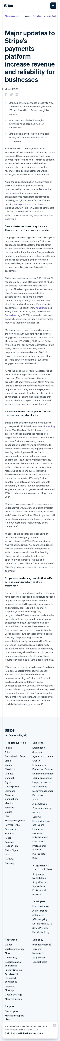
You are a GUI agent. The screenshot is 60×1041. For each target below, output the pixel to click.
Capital (8, 764)
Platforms (37, 795)
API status (37, 914)
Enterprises (38, 747)
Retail (35, 858)
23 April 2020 (12, 88)
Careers (36, 948)
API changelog (40, 919)
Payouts (9, 833)
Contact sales (39, 961)
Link (7, 816)
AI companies (39, 803)
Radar (8, 837)
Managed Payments (15, 820)
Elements (10, 790)
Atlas (7, 751)
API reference (39, 910)
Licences (10, 985)
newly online (12, 192)
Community (11, 957)
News (27, 16)
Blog (7, 953)
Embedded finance (42, 769)
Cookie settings (13, 994)
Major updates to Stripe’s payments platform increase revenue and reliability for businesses (30, 56)
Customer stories (14, 948)
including (49, 426)
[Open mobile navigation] (53, 5)
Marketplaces (39, 786)
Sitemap (9, 990)
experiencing (13, 315)
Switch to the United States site (23, 1033)
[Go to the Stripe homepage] (8, 730)
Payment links (12, 824)
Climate (9, 773)
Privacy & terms (13, 969)
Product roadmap (41, 944)
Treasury (10, 863)
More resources (13, 998)
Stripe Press (39, 957)
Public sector (39, 853)
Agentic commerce (42, 756)
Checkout (10, 769)
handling (41, 307)
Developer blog (40, 932)
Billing (8, 760)
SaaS (35, 799)
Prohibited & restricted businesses (11, 978)
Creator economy (41, 808)
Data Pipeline (12, 786)
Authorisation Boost (15, 756)
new (45, 189)
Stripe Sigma (11, 850)
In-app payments (41, 782)
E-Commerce (39, 764)
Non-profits (38, 841)
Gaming (36, 816)
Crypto (8, 782)
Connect (9, 777)
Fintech (36, 812)
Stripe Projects (40, 927)
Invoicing (9, 807)
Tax (7, 854)
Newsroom (12, 16)
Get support (11, 1011)
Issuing (8, 811)
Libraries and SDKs (42, 923)
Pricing (8, 747)
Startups (37, 751)
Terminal (9, 858)
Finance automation (43, 773)
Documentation (40, 906)
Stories (37, 16)
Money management (43, 790)
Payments (10, 829)
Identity (9, 803)
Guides (8, 944)
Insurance (37, 829)
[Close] (54, 1026)
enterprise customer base (29, 204)
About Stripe (51, 16)
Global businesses (42, 777)
